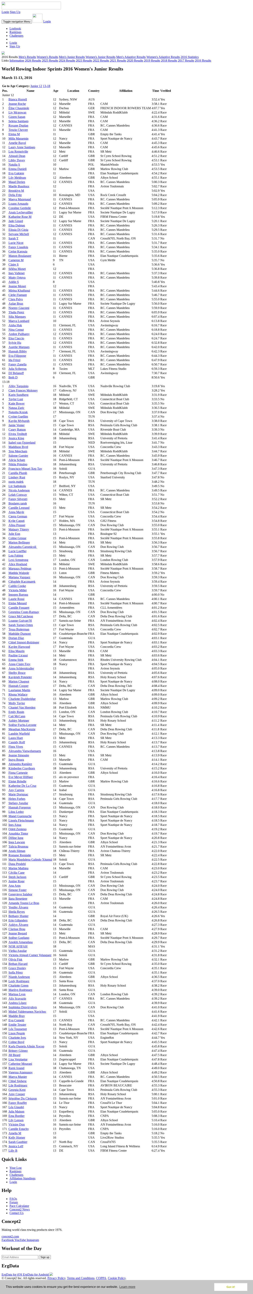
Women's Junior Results (100, 57)
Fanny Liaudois (18, 247)
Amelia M (14, 1133)
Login (5, 12)
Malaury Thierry (18, 529)
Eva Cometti (16, 1020)
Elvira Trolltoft (17, 434)
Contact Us (16, 1213)
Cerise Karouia (17, 251)
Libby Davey (16, 160)
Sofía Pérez (15, 972)
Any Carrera (16, 790)
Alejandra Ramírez (20, 764)
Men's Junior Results (72, 57)
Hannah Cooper (18, 685)
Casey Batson (17, 429)
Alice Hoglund (17, 564)
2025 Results (50, 60)
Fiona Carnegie (18, 772)
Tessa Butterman (18, 629)
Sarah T (13, 238)
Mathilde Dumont (19, 633)
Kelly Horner (16, 1137)
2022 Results (101, 60)
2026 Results (33, 60)
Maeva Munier (17, 1076)
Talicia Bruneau (18, 846)
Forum (13, 1202)
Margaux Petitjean (19, 568)
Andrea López (17, 1003)
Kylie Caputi (16, 520)
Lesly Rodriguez (18, 981)
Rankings (15, 32)
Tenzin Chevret (18, 129)
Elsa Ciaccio (16, 338)
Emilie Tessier (17, 1024)
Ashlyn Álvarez (18, 924)
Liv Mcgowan (17, 112)
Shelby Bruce (16, 672)
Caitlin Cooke (17, 586)
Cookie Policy (117, 1278)
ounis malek (16, 481)
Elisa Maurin (16, 651)
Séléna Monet (17, 268)
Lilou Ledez (16, 811)
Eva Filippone (17, 355)
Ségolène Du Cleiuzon (22, 1098)
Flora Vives (15, 746)
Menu (16, 21)
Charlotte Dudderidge (22, 699)
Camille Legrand (18, 507)
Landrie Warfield (19, 733)
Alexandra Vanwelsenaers (24, 751)
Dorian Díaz (16, 638)
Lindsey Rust (16, 477)
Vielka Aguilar (17, 950)
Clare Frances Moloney (23, 390)
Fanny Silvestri (17, 499)
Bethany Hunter (18, 916)
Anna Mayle (16, 512)
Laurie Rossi (16, 599)
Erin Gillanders (17, 920)
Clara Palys (15, 299)
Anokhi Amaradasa (20, 942)
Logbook (15, 28)
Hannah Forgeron (19, 807)
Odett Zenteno (17, 829)
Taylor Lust (15, 399)
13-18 (46, 86)
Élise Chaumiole (18, 108)
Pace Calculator (19, 1206)
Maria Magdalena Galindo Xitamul (30, 859)
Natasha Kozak (18, 412)
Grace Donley (17, 968)
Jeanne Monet (17, 286)
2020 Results (135, 60)
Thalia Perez (16, 312)
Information (16, 60)
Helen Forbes (16, 798)
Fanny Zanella (17, 364)
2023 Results (84, 60)
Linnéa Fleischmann (21, 820)
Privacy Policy (56, 1278)
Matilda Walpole (18, 573)
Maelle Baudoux (18, 186)
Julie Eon (14, 533)
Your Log (15, 1167)
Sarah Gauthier (17, 1142)
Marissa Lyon (16, 994)
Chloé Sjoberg (17, 1081)
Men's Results (27, 57)
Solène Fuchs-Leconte (22, 725)
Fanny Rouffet (17, 1102)
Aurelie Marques (18, 347)
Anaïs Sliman (16, 851)
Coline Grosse (17, 538)
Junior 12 (36, 86)
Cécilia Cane (16, 872)
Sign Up (15, 12)
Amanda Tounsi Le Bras (23, 903)
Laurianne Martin (19, 690)
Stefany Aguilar (18, 803)
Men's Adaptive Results (131, 57)
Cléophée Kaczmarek (21, 581)
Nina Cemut (16, 329)
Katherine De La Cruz (22, 785)
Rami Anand (16, 1068)
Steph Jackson (17, 877)
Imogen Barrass (18, 594)
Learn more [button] (127, 1286)
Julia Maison (16, 1111)
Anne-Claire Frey (19, 664)
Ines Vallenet (16, 273)
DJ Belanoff (16, 373)
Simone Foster (17, 890)
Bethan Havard (17, 963)
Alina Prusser (16, 525)
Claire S (13, 264)
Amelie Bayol (17, 143)
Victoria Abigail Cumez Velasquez (29, 955)
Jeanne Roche (17, 103)
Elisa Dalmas (16, 225)
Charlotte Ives (17, 1037)
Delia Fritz (15, 195)
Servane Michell (18, 234)
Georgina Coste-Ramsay (23, 612)
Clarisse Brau (16, 929)
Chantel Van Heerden (21, 707)
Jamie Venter (16, 425)
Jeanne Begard (17, 933)
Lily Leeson (16, 1120)
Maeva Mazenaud (19, 199)
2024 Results (67, 60)
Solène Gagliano (18, 937)
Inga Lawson (16, 842)
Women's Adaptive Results (163, 57)
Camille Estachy (18, 1129)
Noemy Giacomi (18, 308)
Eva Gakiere (16, 173)
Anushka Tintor (18, 833)
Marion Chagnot (18, 681)
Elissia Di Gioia (18, 229)
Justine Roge (16, 881)
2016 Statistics (190, 57)
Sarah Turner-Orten (20, 625)
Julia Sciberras (17, 368)
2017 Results (186, 60)
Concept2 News (19, 1209)
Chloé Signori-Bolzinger (23, 642)
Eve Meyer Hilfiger (20, 777)
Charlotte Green (18, 985)
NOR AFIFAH (17, 946)
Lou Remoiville (18, 151)
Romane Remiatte (19, 855)
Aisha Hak (15, 325)
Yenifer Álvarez (18, 907)
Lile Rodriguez (17, 1085)
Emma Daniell (17, 169)
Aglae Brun (15, 303)
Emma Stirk (15, 659)
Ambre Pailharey (19, 334)
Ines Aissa (14, 824)
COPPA (101, 1278)
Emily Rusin (16, 712)
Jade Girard (15, 221)
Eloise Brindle (17, 781)
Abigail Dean (16, 156)
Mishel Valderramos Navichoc (27, 1011)
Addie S (13, 282)
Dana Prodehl (17, 864)
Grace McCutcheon (20, 616)
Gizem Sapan (16, 116)
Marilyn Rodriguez (20, 990)
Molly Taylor (16, 703)
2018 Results (169, 60)
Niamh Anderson (19, 976)
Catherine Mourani (20, 1063)
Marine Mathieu (18, 868)
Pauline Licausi (18, 655)
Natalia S (14, 164)
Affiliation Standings (22, 1178)
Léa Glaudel (16, 1107)
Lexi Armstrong (18, 560)
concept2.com (10, 1236)
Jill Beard (14, 1055)
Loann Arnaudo (18, 203)
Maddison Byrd (18, 447)
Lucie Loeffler (17, 551)
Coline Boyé (16, 1042)
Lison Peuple (16, 1033)
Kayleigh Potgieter (20, 677)
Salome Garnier (18, 455)
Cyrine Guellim (18, 416)
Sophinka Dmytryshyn (22, 1007)
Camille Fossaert (18, 607)
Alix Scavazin (17, 998)
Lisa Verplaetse (17, 1059)
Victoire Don (16, 1124)
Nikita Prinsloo (17, 464)
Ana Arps (14, 885)
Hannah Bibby (17, 351)
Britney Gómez (18, 1050)
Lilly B (12, 1150)
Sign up (45, 1257)
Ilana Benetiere (17, 898)
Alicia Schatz (16, 460)
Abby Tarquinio (18, 386)
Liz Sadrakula (17, 486)
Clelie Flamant (17, 295)
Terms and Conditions (80, 1278)
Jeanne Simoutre (18, 755)
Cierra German (17, 516)
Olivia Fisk (15, 959)
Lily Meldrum (17, 177)
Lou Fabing (15, 555)
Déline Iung (15, 838)
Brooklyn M (16, 190)
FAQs (13, 1198)
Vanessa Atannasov (20, 1072)
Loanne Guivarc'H (20, 620)
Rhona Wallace (17, 694)
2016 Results (203, 60)
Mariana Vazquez (19, 577)
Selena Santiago (18, 121)
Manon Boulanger (19, 255)
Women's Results (47, 57)
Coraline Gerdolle (19, 208)
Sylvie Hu (14, 342)
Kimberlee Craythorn (21, 768)
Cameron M (16, 260)
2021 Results (118, 60)
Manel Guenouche (20, 816)
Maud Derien (16, 182)
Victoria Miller (17, 590)
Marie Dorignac (18, 794)
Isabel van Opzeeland (21, 442)
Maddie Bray (16, 1016)
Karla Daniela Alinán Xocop (26, 1046)
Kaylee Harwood (19, 646)
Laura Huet (15, 738)
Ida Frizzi (14, 360)
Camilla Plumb (17, 473)
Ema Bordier (16, 1115)
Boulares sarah (17, 503)
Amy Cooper (16, 1094)
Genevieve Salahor (20, 894)
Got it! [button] (231, 1286)
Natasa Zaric (16, 407)
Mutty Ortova (16, 277)
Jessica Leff (15, 1146)
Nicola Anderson (19, 490)
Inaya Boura (16, 759)
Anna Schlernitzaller (21, 668)
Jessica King (16, 438)
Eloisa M (14, 134)
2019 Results (152, 60)
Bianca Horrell (17, 99)
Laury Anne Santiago (21, 147)
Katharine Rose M (19, 216)
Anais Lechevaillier (20, 212)
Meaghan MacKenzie (21, 729)
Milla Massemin (18, 138)
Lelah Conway (17, 494)
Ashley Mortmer (18, 720)
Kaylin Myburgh (18, 421)
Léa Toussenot (17, 1029)
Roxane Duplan (18, 125)
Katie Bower (16, 403)
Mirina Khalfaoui (19, 290)
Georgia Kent (16, 1089)
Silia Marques (17, 316)
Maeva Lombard (18, 321)
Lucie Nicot (15, 242)
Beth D (13, 377)
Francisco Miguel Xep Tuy (25, 468)
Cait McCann (16, 716)
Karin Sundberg (18, 394)
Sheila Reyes (16, 911)
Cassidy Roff (16, 742)
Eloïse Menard (17, 603)
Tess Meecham (17, 451)
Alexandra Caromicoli (22, 546)
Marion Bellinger (19, 542)
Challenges (16, 35)
